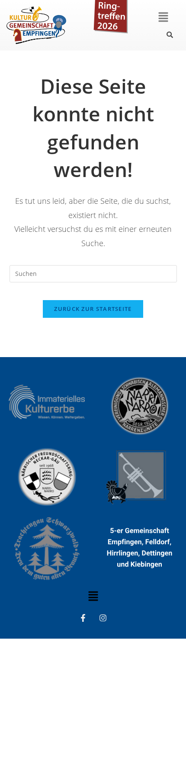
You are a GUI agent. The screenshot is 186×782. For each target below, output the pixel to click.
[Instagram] (103, 618)
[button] (163, 17)
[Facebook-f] (83, 618)
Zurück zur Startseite (92, 309)
